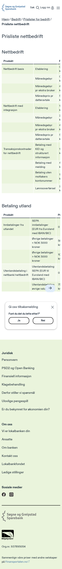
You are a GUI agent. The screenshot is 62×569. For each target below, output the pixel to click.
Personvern (10, 360)
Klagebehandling (13, 385)
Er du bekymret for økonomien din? (26, 409)
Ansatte (7, 439)
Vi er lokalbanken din (16, 431)
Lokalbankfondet (13, 464)
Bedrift (16, 19)
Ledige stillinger (13, 472)
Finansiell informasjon (16, 376)
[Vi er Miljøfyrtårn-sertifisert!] (8, 539)
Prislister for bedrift (36, 19)
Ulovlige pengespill (15, 401)
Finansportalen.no (16, 561)
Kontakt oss (10, 456)
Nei (43, 320)
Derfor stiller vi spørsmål (18, 393)
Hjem (5, 19)
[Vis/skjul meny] (57, 7)
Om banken (10, 448)
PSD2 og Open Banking (18, 368)
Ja (19, 320)
